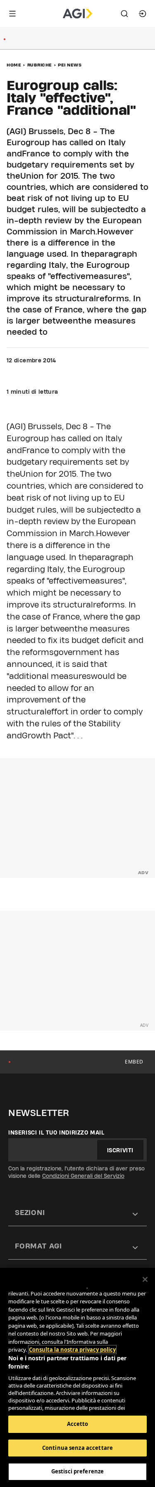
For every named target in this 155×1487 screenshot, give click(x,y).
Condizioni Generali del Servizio (83, 1176)
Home (14, 65)
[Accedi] (142, 13)
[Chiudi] (145, 1279)
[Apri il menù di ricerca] (124, 13)
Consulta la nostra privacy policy (72, 1349)
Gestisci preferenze (77, 1471)
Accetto (77, 1424)
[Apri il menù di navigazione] (12, 13)
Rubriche (39, 65)
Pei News (69, 65)
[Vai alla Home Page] (77, 13)
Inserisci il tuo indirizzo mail (56, 1132)
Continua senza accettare (77, 1448)
